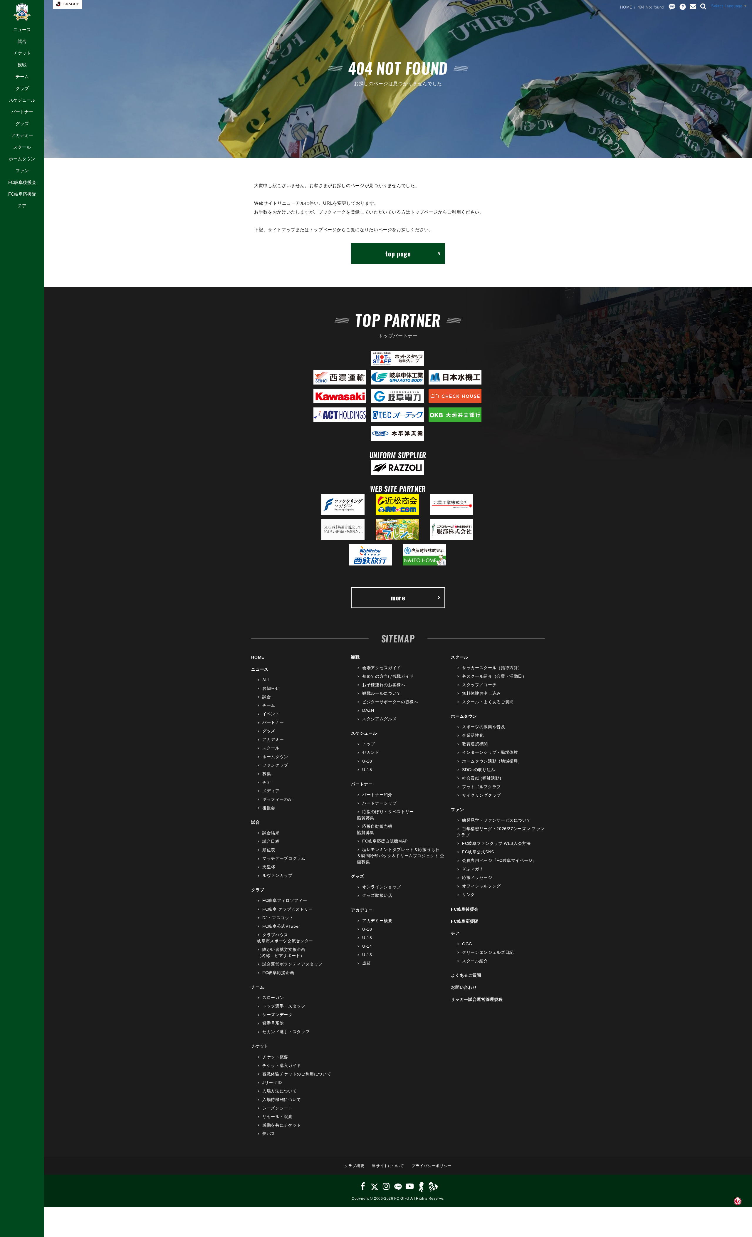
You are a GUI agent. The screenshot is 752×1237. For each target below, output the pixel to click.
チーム (22, 76)
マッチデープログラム (283, 858)
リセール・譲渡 (277, 1116)
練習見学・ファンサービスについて (496, 820)
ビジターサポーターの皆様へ (390, 701)
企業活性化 (473, 735)
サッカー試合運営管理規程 (477, 999)
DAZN (368, 710)
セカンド (370, 752)
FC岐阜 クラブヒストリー (287, 909)
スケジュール (22, 100)
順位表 (268, 849)
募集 (266, 773)
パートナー (22, 111)
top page (398, 253)
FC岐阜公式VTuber (281, 926)
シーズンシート (277, 1108)
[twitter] (374, 1186)
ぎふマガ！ (473, 869)
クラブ (22, 88)
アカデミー (22, 135)
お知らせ (270, 688)
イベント (270, 713)
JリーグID (272, 1082)
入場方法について (279, 1091)
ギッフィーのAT (277, 799)
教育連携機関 (475, 743)
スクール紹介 (475, 961)
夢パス (268, 1133)
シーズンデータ (277, 1014)
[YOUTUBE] (410, 1186)
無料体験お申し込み (481, 693)
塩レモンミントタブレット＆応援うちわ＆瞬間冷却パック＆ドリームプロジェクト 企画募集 (400, 855)
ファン (22, 170)
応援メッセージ (477, 877)
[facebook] (362, 1186)
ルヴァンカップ (277, 875)
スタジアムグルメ (379, 718)
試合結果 (270, 832)
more (398, 597)
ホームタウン (22, 158)
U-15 (367, 769)
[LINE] (398, 1186)
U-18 (367, 761)
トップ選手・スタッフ (283, 1006)
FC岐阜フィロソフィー (284, 900)
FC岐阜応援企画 (278, 972)
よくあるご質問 (466, 975)
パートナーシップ (379, 803)
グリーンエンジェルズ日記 (487, 952)
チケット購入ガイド (281, 1065)
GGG (467, 943)
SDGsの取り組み (478, 769)
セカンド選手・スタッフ (286, 1031)
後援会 (268, 807)
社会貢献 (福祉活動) (481, 778)
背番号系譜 (273, 1023)
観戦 (22, 64)
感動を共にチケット (281, 1125)
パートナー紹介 (377, 794)
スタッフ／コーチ (479, 684)
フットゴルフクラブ (481, 786)
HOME (626, 7)
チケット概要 (275, 1057)
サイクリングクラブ (481, 795)
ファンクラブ (275, 765)
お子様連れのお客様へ (383, 684)
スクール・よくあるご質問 (487, 701)
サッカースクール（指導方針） (492, 667)
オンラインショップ (381, 886)
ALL (266, 679)
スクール (22, 147)
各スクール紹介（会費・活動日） (494, 676)
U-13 (367, 954)
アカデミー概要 (377, 920)
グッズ (22, 123)
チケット (22, 53)
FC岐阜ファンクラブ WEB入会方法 (496, 843)
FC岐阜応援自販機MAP (384, 841)
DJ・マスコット (277, 917)
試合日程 (270, 841)
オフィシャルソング (481, 886)
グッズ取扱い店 (377, 895)
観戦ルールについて (381, 693)
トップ (368, 743)
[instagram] (386, 1186)
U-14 (367, 946)
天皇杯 (268, 867)
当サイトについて (388, 1166)
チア (22, 205)
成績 (366, 963)
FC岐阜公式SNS (478, 852)
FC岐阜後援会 (22, 182)
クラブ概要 (354, 1166)
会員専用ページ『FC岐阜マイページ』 (499, 860)
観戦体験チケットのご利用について (296, 1074)
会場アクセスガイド (381, 667)
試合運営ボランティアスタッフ (292, 964)
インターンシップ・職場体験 (490, 752)
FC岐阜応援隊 (22, 194)
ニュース (22, 29)
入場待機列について (281, 1099)
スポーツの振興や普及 (483, 726)
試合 (22, 41)
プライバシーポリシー (432, 1166)
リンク (468, 894)
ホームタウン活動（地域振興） (492, 761)
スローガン (273, 997)
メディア (270, 790)
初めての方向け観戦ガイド (388, 676)
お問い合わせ (464, 987)
